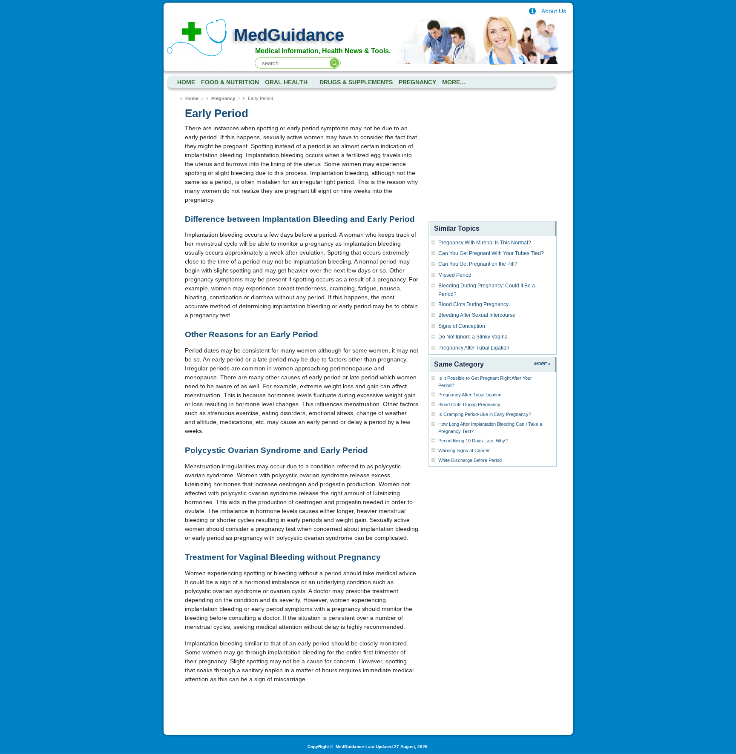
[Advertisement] (492, 165)
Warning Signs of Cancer (464, 450)
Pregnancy (417, 82)
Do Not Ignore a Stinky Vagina (473, 337)
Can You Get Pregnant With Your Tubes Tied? (491, 253)
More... (453, 82)
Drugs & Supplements (356, 82)
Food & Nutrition (230, 82)
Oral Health (286, 82)
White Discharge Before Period (470, 460)
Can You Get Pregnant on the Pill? (478, 264)
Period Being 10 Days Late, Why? (473, 440)
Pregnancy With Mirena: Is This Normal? (484, 243)
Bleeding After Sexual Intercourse (476, 315)
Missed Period (455, 275)
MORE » (542, 363)
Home (191, 98)
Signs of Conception (461, 326)
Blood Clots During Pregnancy (473, 304)
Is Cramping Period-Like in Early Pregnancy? (484, 414)
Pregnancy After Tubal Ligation (473, 348)
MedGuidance (289, 35)
